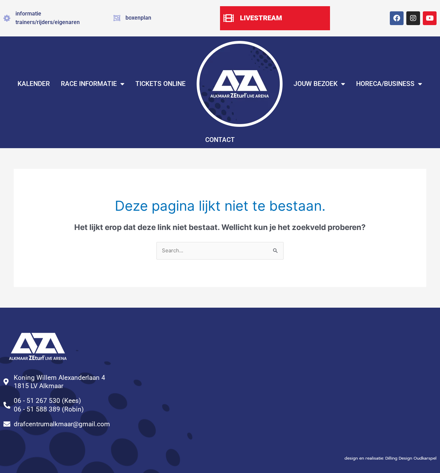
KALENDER (34, 84)
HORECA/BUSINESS (385, 84)
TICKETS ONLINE (160, 84)
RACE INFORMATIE (89, 84)
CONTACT (220, 140)
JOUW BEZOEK (316, 84)
